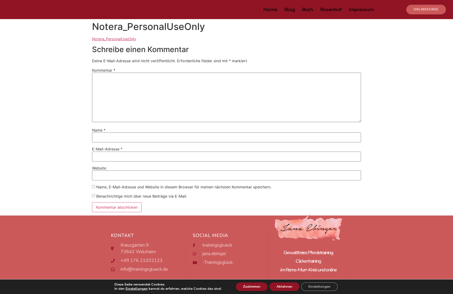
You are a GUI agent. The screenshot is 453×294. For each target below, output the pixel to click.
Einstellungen (319, 286)
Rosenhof (331, 9)
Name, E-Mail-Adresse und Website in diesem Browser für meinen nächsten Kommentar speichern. (183, 187)
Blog (289, 9)
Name (98, 130)
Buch (307, 9)
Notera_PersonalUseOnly (114, 39)
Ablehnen (284, 286)
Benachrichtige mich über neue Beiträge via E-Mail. (141, 196)
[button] (426, 9)
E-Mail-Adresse (107, 149)
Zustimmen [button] (251, 286)
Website (99, 168)
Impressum (361, 9)
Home (270, 9)
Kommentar (103, 70)
